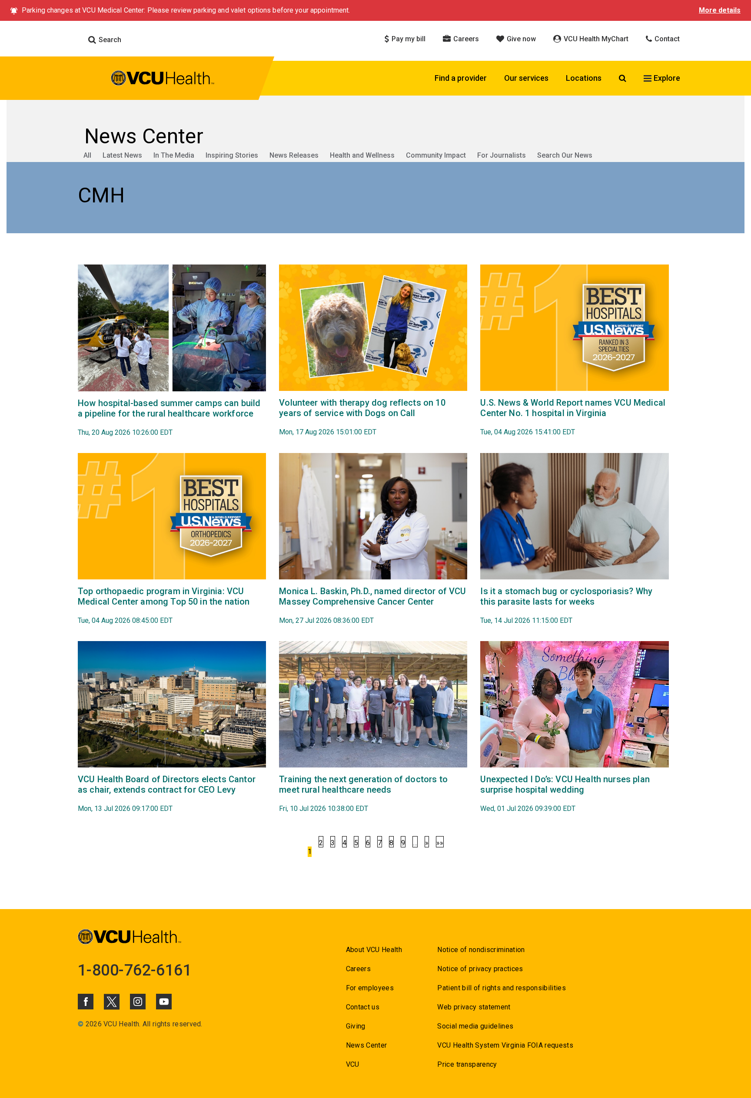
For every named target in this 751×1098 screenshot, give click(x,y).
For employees (370, 988)
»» (439, 843)
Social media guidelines (475, 1026)
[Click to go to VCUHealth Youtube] (164, 1001)
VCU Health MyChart (595, 39)
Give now (520, 39)
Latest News (122, 155)
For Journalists (501, 155)
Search (109, 40)
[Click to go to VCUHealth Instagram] (138, 1001)
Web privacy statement (473, 1007)
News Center (366, 1045)
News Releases (294, 155)
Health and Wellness (362, 155)
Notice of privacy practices (480, 969)
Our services (526, 78)
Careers (465, 39)
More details (720, 10)
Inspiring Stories (232, 155)
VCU (352, 1064)
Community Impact (436, 155)
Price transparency (467, 1064)
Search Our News (564, 155)
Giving (356, 1026)
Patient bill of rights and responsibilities (501, 988)
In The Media (173, 155)
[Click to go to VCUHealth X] (112, 1001)
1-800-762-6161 (135, 970)
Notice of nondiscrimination (481, 950)
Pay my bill (407, 39)
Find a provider (461, 78)
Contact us (362, 1007)
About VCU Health (374, 950)
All (87, 155)
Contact (666, 39)
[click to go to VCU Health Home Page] (163, 79)
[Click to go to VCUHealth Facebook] (85, 1001)
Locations (583, 78)
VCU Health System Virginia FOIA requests (505, 1045)
